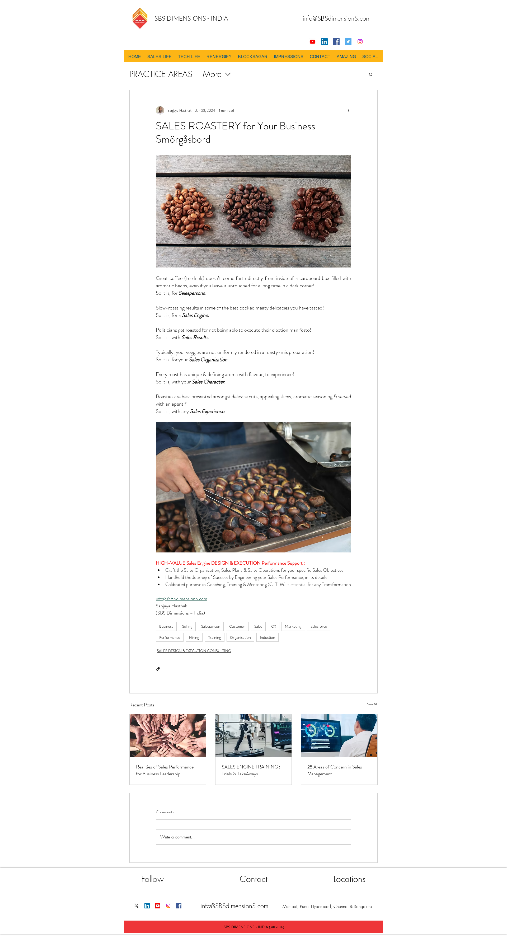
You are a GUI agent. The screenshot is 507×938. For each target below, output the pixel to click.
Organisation (240, 637)
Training (214, 637)
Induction (267, 637)
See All (372, 704)
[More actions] (348, 110)
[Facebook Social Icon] (336, 41)
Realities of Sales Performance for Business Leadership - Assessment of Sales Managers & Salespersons (167, 770)
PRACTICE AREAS (160, 74)
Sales (258, 626)
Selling (187, 626)
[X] (136, 905)
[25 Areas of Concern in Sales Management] (339, 735)
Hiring (194, 637)
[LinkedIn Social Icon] (324, 41)
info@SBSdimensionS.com (336, 18)
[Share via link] (158, 668)
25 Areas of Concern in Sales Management (334, 770)
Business (166, 626)
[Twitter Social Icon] (348, 41)
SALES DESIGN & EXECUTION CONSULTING (194, 650)
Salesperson (210, 626)
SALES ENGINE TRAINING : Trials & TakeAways (251, 770)
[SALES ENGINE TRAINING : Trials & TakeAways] (253, 735)
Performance (169, 637)
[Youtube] (312, 41)
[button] (370, 74)
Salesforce (319, 626)
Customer (237, 626)
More (212, 74)
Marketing (293, 626)
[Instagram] (360, 41)
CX (273, 626)
